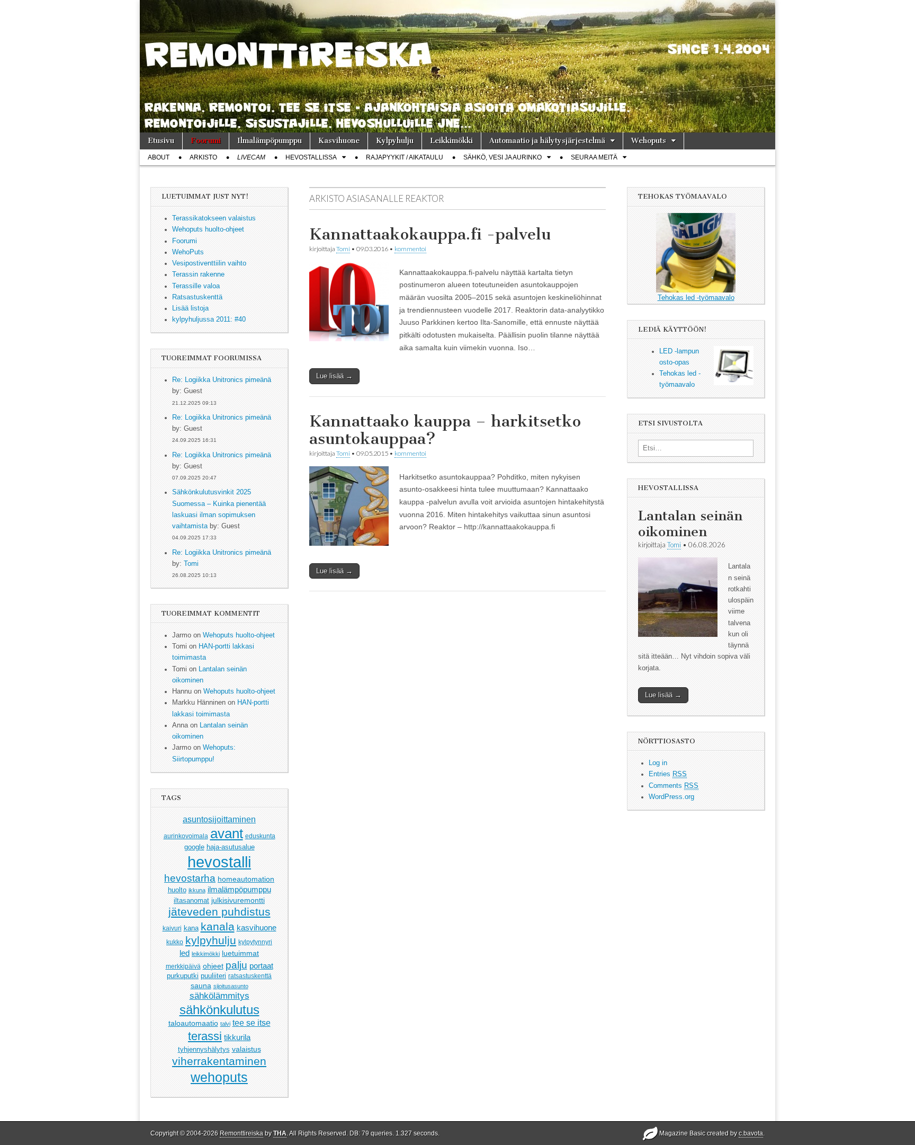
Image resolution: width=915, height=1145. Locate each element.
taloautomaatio (193, 1023)
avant (226, 833)
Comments (673, 785)
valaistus (246, 1049)
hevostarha (190, 878)
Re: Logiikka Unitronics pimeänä (221, 380)
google (194, 847)
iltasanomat (191, 900)
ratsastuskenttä (250, 976)
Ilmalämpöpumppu (269, 140)
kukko (174, 942)
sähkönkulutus (219, 1010)
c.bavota (751, 1133)
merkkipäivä (183, 966)
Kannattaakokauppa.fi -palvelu (430, 234)
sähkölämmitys (219, 996)
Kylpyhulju (395, 140)
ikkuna (197, 890)
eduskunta (260, 836)
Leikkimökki (451, 140)
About (158, 157)
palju (236, 965)
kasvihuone (256, 927)
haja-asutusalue (231, 847)
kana (191, 928)
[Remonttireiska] (457, 66)
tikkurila (237, 1037)
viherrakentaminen (219, 1061)
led (185, 952)
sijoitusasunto (230, 986)
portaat (261, 966)
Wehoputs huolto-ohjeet (239, 635)
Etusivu (161, 140)
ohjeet (213, 966)
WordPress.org (671, 797)
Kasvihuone (339, 140)
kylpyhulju (210, 940)
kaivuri (172, 928)
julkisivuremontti (238, 900)
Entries (668, 774)
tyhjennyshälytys (204, 1049)
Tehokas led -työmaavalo (696, 297)
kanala (218, 926)
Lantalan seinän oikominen (690, 524)
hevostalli (219, 862)
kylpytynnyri (255, 942)
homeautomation (246, 879)
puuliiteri (213, 976)
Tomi (191, 563)
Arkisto (203, 157)
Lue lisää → (334, 376)
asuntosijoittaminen (219, 819)
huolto (177, 890)
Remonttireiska (241, 1133)
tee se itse (251, 1022)
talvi (225, 1023)
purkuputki (183, 976)
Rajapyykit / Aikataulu (404, 157)
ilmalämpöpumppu (239, 889)
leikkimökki (206, 954)
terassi (205, 1036)
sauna (201, 985)
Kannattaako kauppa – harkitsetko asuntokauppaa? (445, 430)
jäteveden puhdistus (219, 912)
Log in (658, 763)
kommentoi (410, 249)
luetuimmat (240, 953)
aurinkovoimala (186, 836)
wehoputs (219, 1077)
